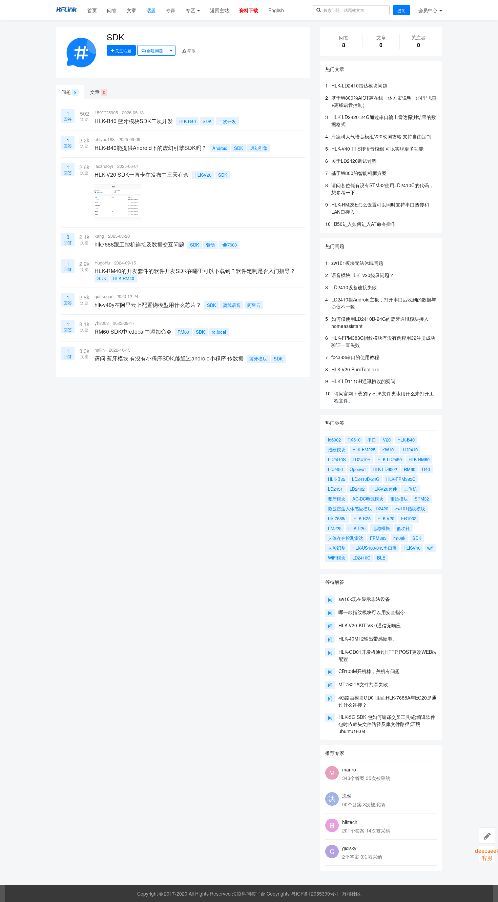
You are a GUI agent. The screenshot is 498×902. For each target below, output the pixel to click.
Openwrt (358, 469)
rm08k (399, 538)
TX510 (354, 439)
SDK (207, 121)
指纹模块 (337, 449)
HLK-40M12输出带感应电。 (367, 638)
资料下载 (248, 10)
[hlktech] (332, 825)
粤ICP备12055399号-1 (315, 893)
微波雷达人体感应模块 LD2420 (358, 508)
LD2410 (410, 449)
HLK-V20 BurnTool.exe (355, 369)
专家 (170, 10)
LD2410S (337, 459)
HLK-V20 (202, 175)
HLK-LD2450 (389, 459)
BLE (381, 557)
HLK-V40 (411, 548)
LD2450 (335, 469)
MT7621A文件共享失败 (363, 684)
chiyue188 (105, 139)
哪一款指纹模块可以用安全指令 (371, 612)
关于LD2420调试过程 (354, 160)
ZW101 (389, 449)
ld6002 (334, 439)
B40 (426, 469)
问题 (69, 92)
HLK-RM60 (419, 459)
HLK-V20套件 (384, 489)
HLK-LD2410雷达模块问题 (359, 85)
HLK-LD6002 (385, 469)
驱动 (210, 244)
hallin (100, 350)
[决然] (332, 799)
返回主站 (219, 10)
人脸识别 (337, 548)
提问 (401, 10)
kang (99, 236)
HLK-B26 (357, 528)
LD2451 (335, 489)
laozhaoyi (104, 166)
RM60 (183, 332)
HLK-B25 (362, 518)
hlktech (349, 822)
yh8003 (102, 323)
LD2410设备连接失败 (354, 287)
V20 (387, 439)
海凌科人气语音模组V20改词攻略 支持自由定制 (381, 136)
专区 (191, 10)
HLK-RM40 (123, 278)
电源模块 (381, 528)
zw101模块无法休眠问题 (357, 262)
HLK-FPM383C (400, 479)
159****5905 (106, 112)
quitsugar (103, 296)
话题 (151, 10)
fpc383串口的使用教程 (355, 357)
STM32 (422, 498)
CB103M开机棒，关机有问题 (369, 671)
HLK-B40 (187, 121)
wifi (430, 548)
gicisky (349, 848)
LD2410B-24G (365, 479)
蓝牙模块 (258, 358)
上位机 (410, 489)
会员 (427, 10)
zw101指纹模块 (410, 508)
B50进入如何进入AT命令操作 (365, 223)
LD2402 (357, 489)
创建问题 (154, 50)
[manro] (332, 773)
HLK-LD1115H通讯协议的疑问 (363, 381)
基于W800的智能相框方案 (359, 173)
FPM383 (378, 538)
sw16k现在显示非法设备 (364, 598)
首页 (92, 10)
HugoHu (102, 262)
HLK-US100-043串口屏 (374, 548)
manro (349, 769)
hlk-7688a (337, 518)
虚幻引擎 (259, 148)
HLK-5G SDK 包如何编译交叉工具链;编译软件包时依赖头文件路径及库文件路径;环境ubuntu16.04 (386, 723)
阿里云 (254, 305)
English (276, 10)
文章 (131, 10)
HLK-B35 (336, 479)
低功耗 (403, 528)
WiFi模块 (337, 557)
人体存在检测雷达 (345, 538)
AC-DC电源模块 (367, 498)
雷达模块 (399, 498)
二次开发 (227, 121)
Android (219, 148)
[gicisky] (332, 851)
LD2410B (362, 459)
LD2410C (361, 557)
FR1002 (408, 518)
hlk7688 (229, 244)
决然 (347, 795)
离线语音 (232, 305)
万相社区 (351, 893)
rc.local (219, 332)
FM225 (334, 528)
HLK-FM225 (363, 449)
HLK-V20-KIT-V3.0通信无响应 (369, 625)
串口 (371, 439)
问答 (112, 10)
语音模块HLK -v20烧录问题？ (362, 275)
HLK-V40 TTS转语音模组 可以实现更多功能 (377, 148)
